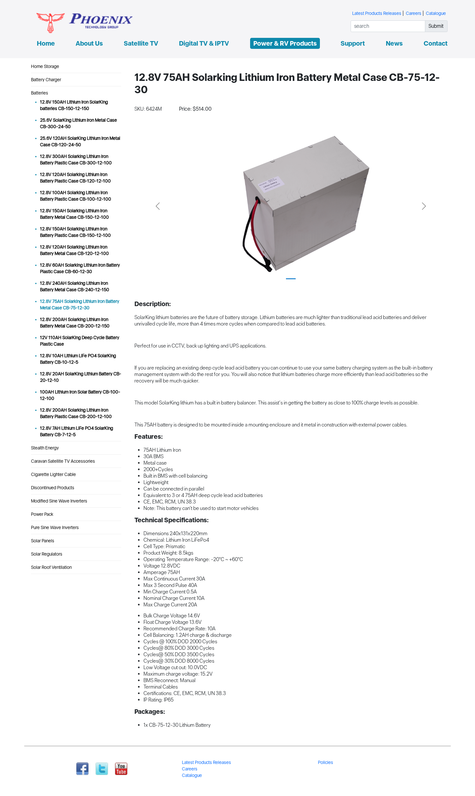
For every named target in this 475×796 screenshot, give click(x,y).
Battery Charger (46, 79)
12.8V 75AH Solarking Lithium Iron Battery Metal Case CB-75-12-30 (79, 304)
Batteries (39, 92)
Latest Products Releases (376, 13)
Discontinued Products (52, 487)
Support (353, 43)
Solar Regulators (46, 554)
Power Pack (42, 514)
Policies (325, 762)
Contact (436, 43)
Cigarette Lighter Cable (53, 474)
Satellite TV (141, 43)
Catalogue (436, 13)
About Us (89, 43)
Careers (413, 13)
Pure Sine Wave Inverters (55, 527)
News (394, 43)
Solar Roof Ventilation (51, 567)
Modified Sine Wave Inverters (59, 500)
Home (46, 43)
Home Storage (45, 66)
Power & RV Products (285, 43)
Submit (436, 26)
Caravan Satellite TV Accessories (63, 461)
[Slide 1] (291, 278)
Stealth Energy (45, 447)
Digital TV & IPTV (204, 43)
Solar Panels (42, 540)
